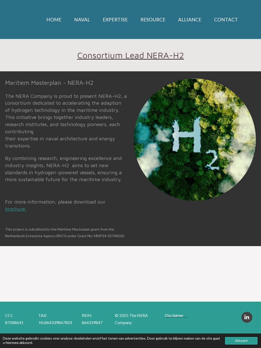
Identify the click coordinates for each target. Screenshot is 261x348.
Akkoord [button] (241, 341)
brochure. (16, 209)
